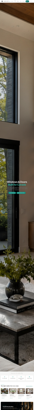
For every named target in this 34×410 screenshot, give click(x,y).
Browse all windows (29, 386)
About (12, 1)
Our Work (18, 1)
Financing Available (31, 1)
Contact (23, 1)
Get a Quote (27, 1)
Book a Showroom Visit (21, 192)
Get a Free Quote (12, 192)
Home (9, 1)
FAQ (20, 1)
